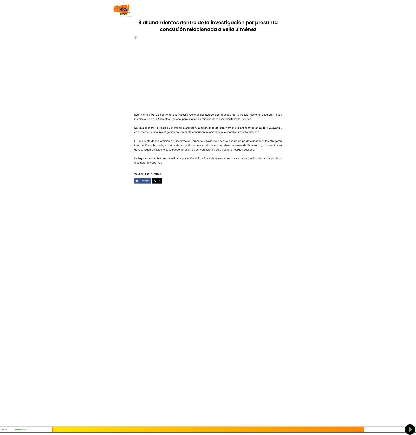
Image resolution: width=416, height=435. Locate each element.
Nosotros (159, 9)
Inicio (148, 9)
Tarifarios (240, 9)
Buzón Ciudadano (259, 9)
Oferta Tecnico (280, 9)
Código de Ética (176, 9)
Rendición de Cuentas (200, 9)
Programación (223, 9)
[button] (142, 181)
